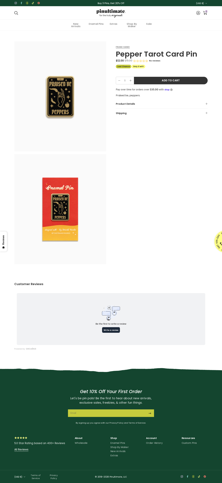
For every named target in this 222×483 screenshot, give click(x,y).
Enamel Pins (117, 443)
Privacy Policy (116, 422)
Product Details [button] (125, 104)
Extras (114, 455)
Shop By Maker (119, 447)
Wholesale (81, 443)
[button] (16, 13)
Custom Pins (189, 443)
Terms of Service (137, 422)
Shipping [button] (121, 113)
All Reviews (21, 449)
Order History (154, 443)
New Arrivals (118, 451)
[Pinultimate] (110, 13)
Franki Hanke (123, 47)
